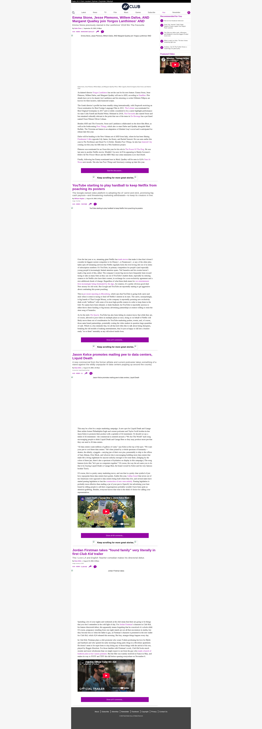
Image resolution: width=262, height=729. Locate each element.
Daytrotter (102, 1)
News (95, 12)
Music (126, 12)
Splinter (95, 1)
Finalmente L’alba (85, 139)
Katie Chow (78, 28)
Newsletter (176, 12)
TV (105, 12)
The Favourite (129, 113)
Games (138, 12)
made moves (123, 259)
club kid (84, 566)
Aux (163, 12)
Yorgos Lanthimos (100, 92)
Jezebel (88, 1)
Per (94, 315)
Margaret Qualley (87, 31)
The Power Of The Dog (134, 149)
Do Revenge (135, 116)
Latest (83, 12)
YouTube (84, 204)
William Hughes (79, 198)
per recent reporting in (96, 294)
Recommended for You (171, 16)
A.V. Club (80, 1)
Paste (74, 1)
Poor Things (101, 126)
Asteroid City (146, 142)
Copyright (145, 711)
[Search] (73, 12)
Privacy (154, 711)
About (97, 711)
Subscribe (151, 12)
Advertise (115, 711)
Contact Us (163, 711)
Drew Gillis (77, 368)
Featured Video (167, 54)
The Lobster (129, 108)
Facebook (135, 711)
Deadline (142, 95)
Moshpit (110, 1)
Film (115, 12)
